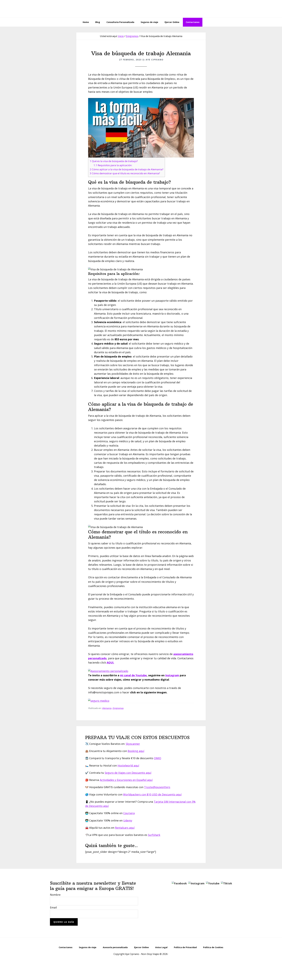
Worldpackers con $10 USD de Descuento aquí (152, 794)
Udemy (127, 820)
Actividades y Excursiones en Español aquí (126, 780)
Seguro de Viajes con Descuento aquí (128, 772)
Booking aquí (136, 751)
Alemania (106, 708)
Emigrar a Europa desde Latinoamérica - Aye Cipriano (141, 9)
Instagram (172, 675)
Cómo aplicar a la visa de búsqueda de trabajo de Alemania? (126, 169)
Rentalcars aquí (125, 827)
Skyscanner (133, 744)
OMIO (157, 758)
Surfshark (154, 835)
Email (53, 907)
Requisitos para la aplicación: (113, 165)
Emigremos (118, 708)
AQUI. (110, 662)
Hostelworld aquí (128, 765)
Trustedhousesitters (157, 787)
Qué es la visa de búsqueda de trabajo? (114, 161)
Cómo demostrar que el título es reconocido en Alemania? (125, 173)
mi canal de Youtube (133, 675)
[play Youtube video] (141, 128)
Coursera (129, 813)
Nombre (55, 894)
